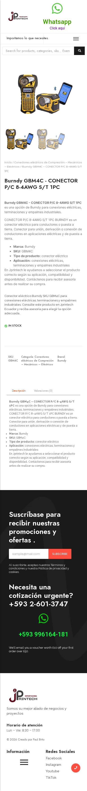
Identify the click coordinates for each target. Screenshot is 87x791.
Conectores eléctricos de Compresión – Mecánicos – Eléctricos (37, 360)
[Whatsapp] (57, 9)
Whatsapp (57, 21)
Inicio (8, 162)
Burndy (62, 361)
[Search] (79, 51)
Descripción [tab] (19, 391)
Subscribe (60, 554)
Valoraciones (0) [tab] (43, 391)
